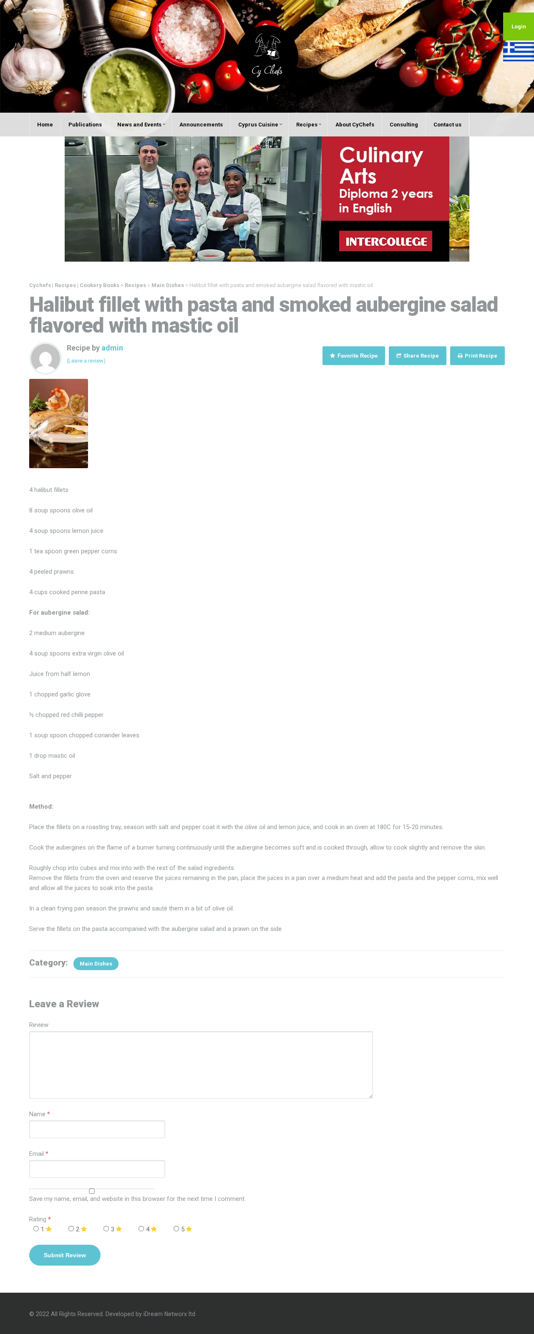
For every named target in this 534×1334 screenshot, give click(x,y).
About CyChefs (354, 124)
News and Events (139, 124)
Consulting (404, 124)
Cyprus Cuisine (258, 124)
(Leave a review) (86, 361)
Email (36, 1153)
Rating (40, 1219)
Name (37, 1114)
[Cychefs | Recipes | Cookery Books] (267, 56)
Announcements (201, 124)
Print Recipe (480, 356)
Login (518, 26)
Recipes (306, 124)
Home (45, 124)
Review (38, 1025)
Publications (85, 124)
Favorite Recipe (357, 356)
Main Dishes (96, 964)
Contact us (447, 124)
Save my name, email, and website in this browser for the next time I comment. (137, 1199)
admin (112, 347)
